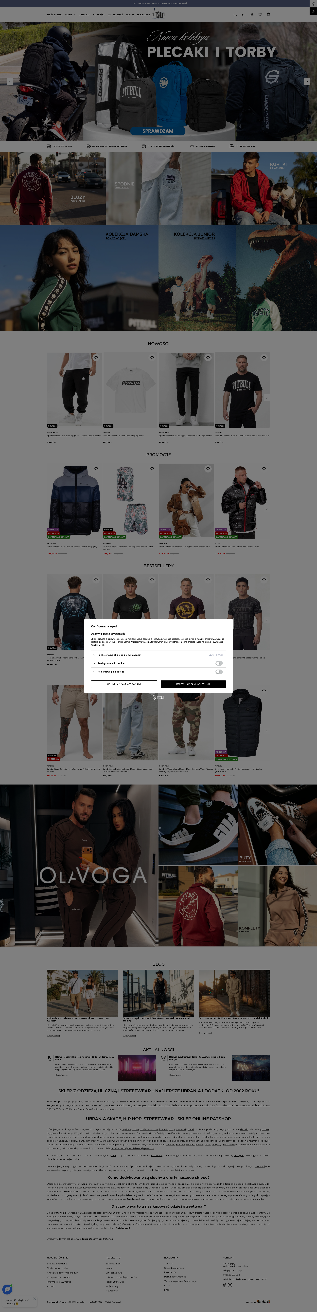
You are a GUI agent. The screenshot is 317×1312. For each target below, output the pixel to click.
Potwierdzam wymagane (124, 684)
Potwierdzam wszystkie (193, 684)
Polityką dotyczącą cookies (166, 639)
